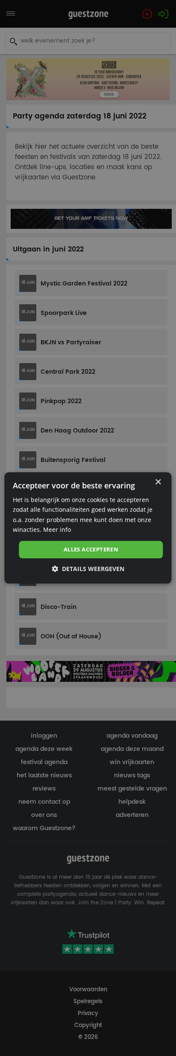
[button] (88, 569)
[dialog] (87, 527)
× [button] (158, 482)
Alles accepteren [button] (91, 549)
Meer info (57, 529)
